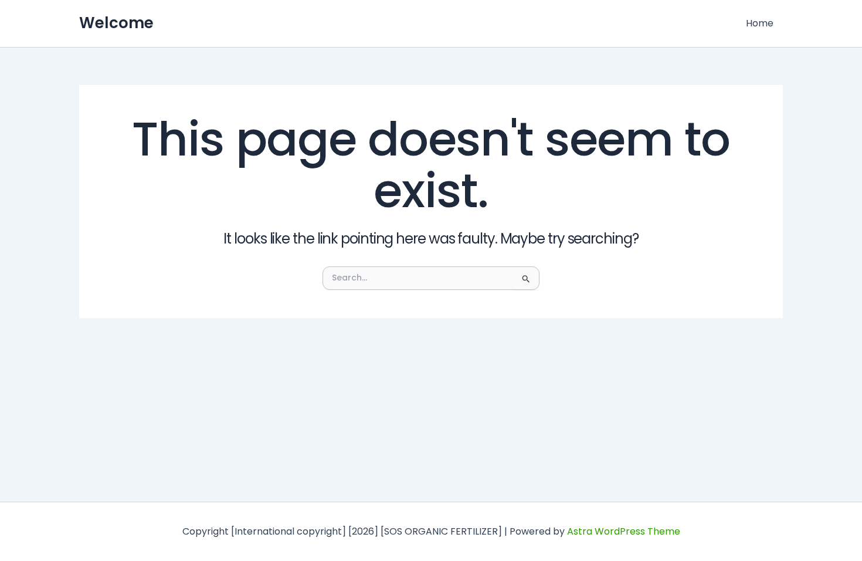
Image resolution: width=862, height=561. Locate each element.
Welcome (116, 22)
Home (759, 23)
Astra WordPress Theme (623, 531)
